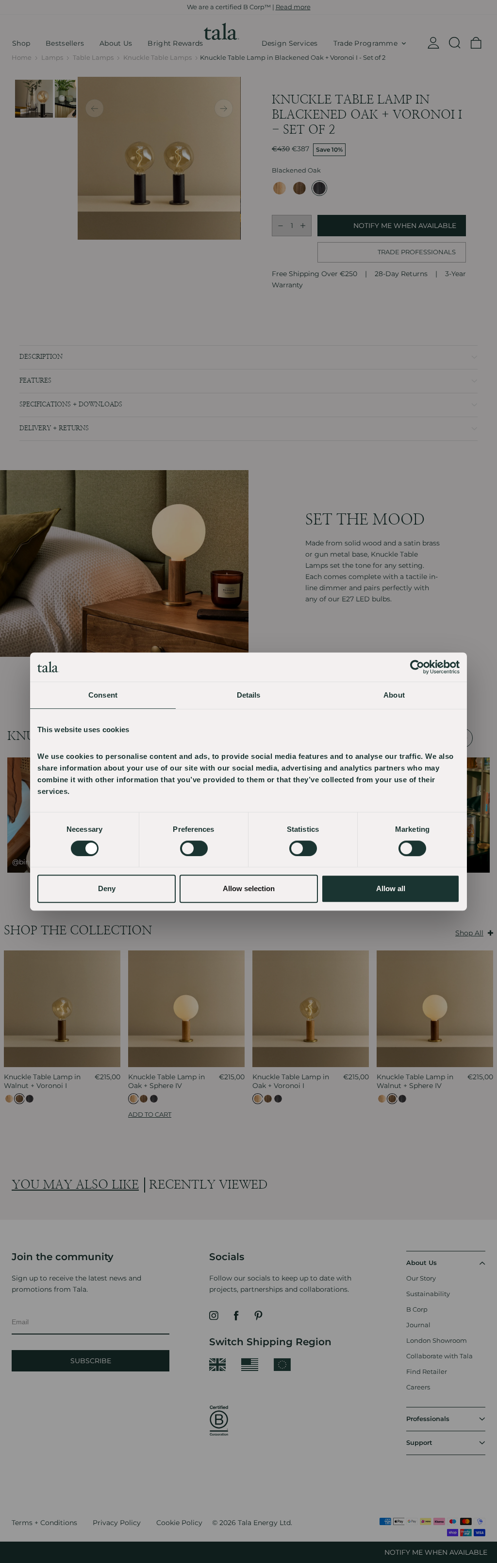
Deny (107, 888)
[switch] (194, 848)
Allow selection (249, 888)
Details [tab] (249, 695)
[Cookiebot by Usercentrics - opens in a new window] (417, 667)
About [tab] (394, 695)
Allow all (390, 888)
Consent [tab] (102, 695)
